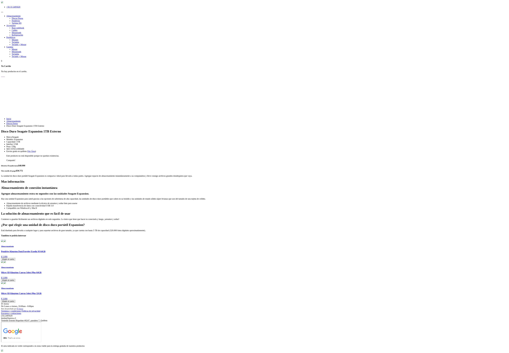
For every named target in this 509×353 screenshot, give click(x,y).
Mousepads (16, 32)
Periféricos (10, 37)
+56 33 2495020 (13, 7)
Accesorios (11, 25)
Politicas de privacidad (30, 311)
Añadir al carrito (8, 259)
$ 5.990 (4, 256)
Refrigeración (17, 35)
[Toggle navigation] (2, 12)
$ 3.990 (4, 299)
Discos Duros (17, 18)
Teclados (15, 42)
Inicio (8, 119)
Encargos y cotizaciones (11, 313)
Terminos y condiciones (11, 311)
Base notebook (18, 28)
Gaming (9, 47)
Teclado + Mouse (19, 44)
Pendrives (16, 21)
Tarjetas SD (16, 23)
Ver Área (31, 151)
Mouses (15, 40)
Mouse (14, 49)
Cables (14, 30)
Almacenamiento (13, 16)
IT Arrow (20, 309)
